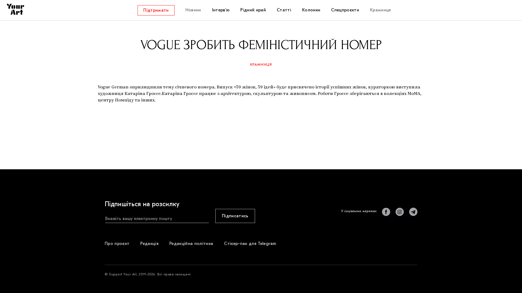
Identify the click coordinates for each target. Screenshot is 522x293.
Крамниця (261, 64)
